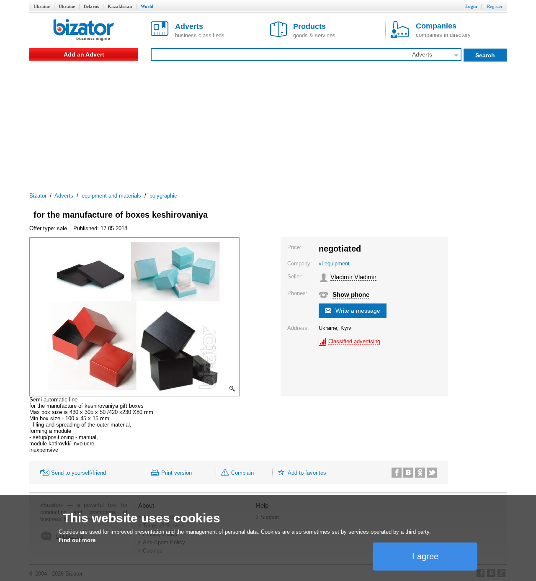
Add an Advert (84, 54)
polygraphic (163, 196)
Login (471, 6)
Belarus (91, 6)
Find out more (77, 540)
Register (494, 6)
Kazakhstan (120, 6)
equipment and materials (111, 196)
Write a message (357, 310)
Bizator (37, 196)
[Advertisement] (268, 123)
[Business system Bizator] (83, 30)
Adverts (63, 196)
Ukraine (42, 6)
